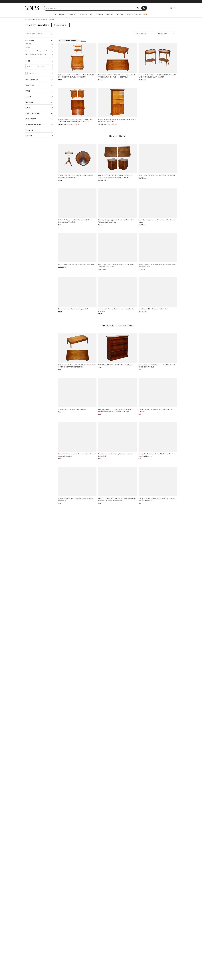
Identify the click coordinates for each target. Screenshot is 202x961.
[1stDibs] (32, 8)
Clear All (83, 41)
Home (27, 19)
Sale (145, 14)
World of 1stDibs (133, 14)
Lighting (84, 14)
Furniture (73, 14)
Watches (109, 14)
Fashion (119, 14)
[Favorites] (171, 8)
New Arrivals (60, 14)
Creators (33, 19)
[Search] (51, 33)
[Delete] (78, 41)
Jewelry (99, 14)
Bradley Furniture (42, 19)
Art (91, 14)
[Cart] (175, 8)
